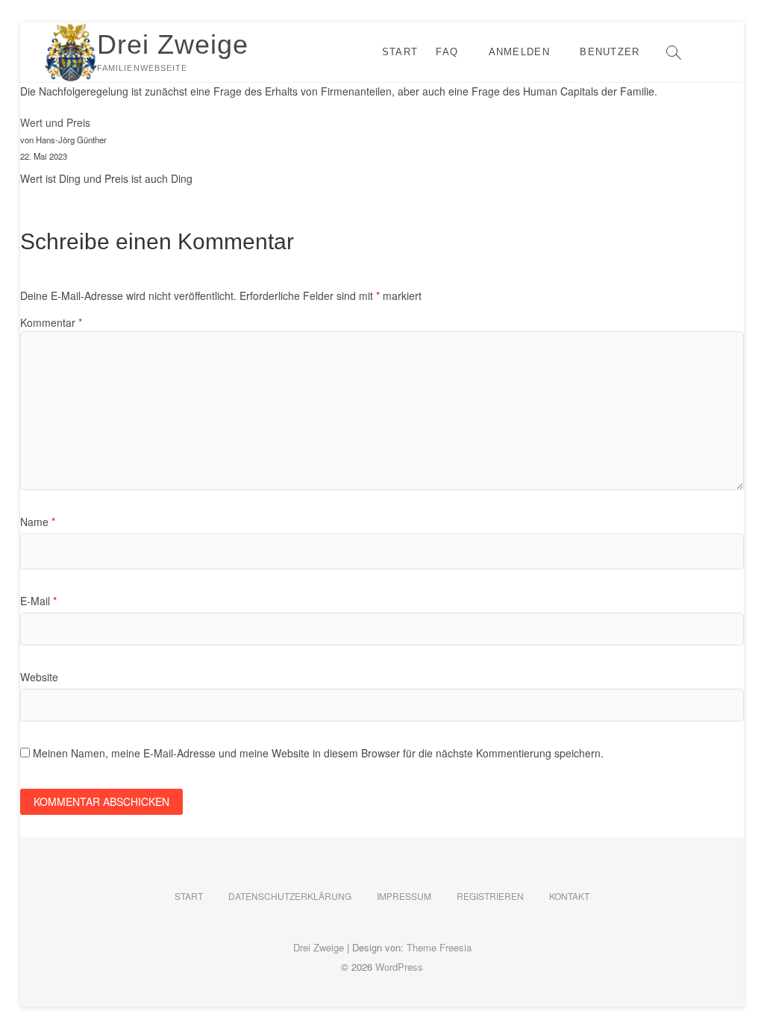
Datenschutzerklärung (289, 895)
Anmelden (519, 51)
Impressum (404, 895)
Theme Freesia (439, 947)
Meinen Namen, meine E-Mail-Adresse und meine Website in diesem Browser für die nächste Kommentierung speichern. (318, 752)
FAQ (447, 51)
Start (400, 51)
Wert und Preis (55, 122)
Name (37, 521)
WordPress (399, 967)
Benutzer (609, 51)
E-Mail (38, 600)
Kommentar (51, 322)
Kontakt (569, 895)
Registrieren (490, 895)
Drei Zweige (172, 44)
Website (39, 676)
